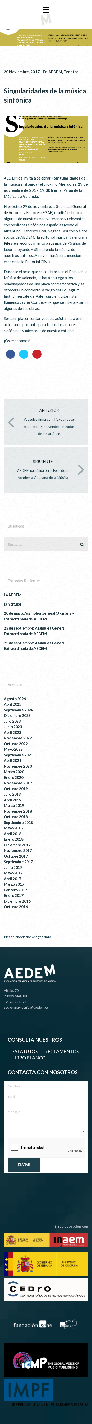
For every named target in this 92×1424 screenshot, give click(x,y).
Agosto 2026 (15, 698)
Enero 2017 (13, 895)
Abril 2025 (12, 704)
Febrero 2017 (15, 890)
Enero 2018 (13, 839)
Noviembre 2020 (18, 766)
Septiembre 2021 (18, 755)
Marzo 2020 (14, 771)
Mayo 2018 (13, 828)
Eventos (71, 71)
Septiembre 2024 (18, 710)
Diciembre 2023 (17, 715)
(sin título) (12, 604)
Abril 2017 (12, 878)
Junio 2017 (13, 867)
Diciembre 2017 (17, 845)
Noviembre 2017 (18, 850)
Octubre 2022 (16, 743)
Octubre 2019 (16, 788)
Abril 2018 (12, 833)
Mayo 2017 (13, 873)
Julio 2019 (12, 794)
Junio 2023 (13, 726)
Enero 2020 (13, 777)
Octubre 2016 (16, 906)
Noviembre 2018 (18, 811)
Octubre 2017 (16, 856)
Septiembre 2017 (18, 861)
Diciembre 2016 (17, 901)
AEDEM (55, 71)
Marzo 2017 (14, 884)
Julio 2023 (12, 721)
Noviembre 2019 (18, 783)
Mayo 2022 (13, 749)
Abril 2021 (12, 760)
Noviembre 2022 (18, 738)
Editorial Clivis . (38, 261)
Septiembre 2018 (18, 822)
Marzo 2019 (14, 805)
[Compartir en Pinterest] (37, 357)
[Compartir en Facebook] (10, 357)
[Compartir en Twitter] (23, 357)
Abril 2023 (12, 732)
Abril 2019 (12, 800)
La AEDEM (12, 594)
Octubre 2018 (16, 816)
